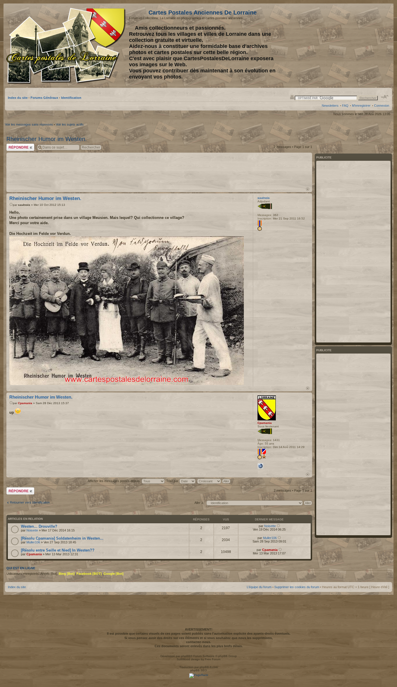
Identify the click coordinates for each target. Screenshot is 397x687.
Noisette (32, 530)
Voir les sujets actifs (70, 124)
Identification (71, 97)
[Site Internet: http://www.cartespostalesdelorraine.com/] (260, 466)
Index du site (18, 97)
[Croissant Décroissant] (214, 481)
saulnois (24, 204)
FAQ (345, 105)
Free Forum (212, 659)
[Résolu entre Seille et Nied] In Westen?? (57, 550)
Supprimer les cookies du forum (296, 587)
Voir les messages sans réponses (29, 124)
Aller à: (199, 502)
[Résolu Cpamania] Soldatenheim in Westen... (62, 538)
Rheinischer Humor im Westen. (46, 139)
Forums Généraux (44, 97)
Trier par (172, 481)
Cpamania (25, 403)
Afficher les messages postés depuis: (115, 481)
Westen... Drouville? (39, 526)
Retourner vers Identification (30, 502)
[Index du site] (67, 46)
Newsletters (330, 105)
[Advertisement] (343, 45)
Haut (307, 189)
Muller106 (33, 542)
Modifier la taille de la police (385, 96)
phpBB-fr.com (209, 667)
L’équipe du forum (259, 587)
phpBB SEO (198, 670)
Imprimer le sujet (292, 96)
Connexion (381, 105)
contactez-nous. (198, 642)
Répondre (13, 145)
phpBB (185, 656)
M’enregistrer (361, 105)
